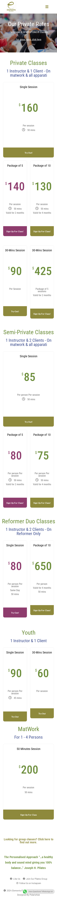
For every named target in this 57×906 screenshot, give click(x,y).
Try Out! (29, 153)
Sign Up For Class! (15, 231)
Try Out (15, 717)
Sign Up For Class (28, 815)
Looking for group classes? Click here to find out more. (28, 840)
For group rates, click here (28, 39)
